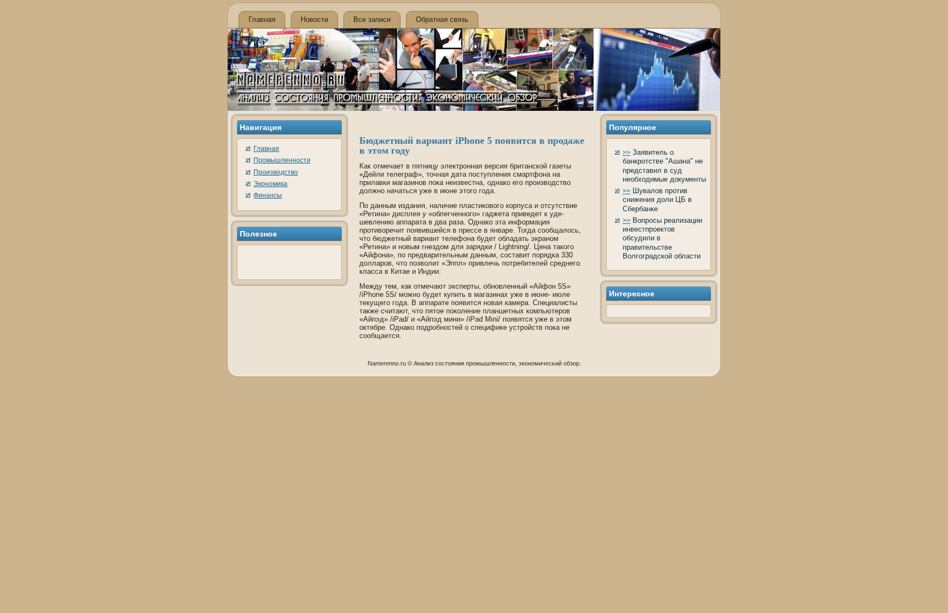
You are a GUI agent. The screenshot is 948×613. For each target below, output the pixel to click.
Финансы (267, 195)
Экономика (270, 184)
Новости (314, 19)
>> (626, 152)
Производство (275, 172)
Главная (262, 19)
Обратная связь (442, 19)
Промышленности (282, 160)
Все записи (372, 19)
